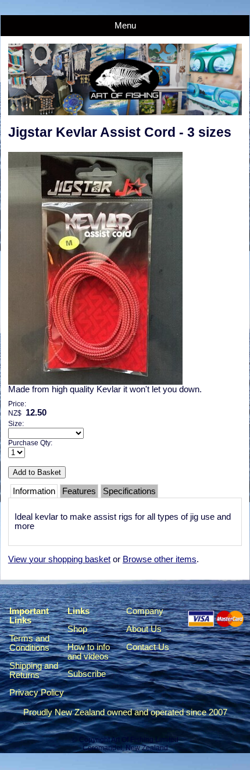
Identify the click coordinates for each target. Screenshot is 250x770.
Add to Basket (37, 472)
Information (34, 491)
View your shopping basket (59, 559)
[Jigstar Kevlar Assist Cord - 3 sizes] (95, 381)
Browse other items (160, 559)
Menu (125, 25)
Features (79, 491)
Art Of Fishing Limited (144, 740)
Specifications (129, 491)
